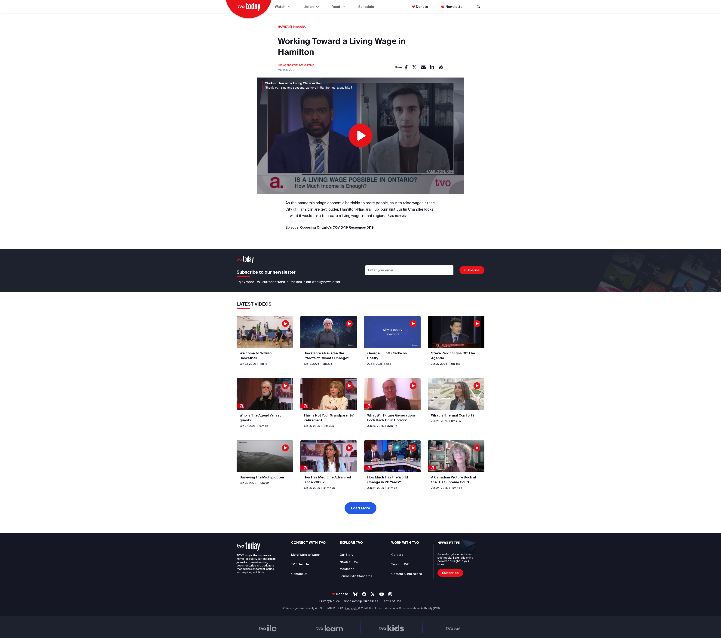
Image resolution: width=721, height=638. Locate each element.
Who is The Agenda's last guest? (260, 417)
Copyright (351, 608)
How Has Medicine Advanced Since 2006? (327, 479)
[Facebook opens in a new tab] (364, 594)
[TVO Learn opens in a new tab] (330, 627)
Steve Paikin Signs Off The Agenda (453, 355)
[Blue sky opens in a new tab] (355, 594)
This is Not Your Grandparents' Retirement (328, 417)
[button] (399, 215)
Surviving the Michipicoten (262, 477)
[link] (406, 67)
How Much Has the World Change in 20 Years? (387, 479)
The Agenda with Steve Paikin (296, 64)
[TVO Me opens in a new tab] (453, 627)
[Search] (479, 7)
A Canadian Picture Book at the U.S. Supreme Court (453, 479)
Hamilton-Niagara (292, 26)
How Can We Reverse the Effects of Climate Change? (326, 355)
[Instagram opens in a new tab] (390, 594)
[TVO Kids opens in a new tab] (391, 627)
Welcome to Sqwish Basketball (256, 355)
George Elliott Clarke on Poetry (387, 355)
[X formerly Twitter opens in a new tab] (372, 594)
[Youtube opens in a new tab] (381, 594)
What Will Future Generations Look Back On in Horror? (391, 417)
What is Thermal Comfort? (452, 415)
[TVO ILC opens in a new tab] (268, 627)
